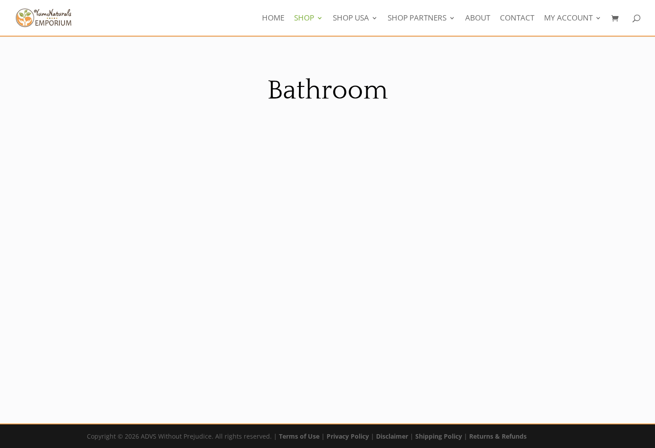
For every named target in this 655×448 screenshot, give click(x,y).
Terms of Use (299, 436)
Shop (304, 19)
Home (273, 19)
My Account (568, 19)
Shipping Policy (438, 436)
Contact (517, 19)
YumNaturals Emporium (76, 340)
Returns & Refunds (498, 436)
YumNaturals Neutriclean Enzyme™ (244, 351)
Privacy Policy (348, 436)
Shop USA (351, 19)
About (477, 19)
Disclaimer (392, 436)
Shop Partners (417, 19)
